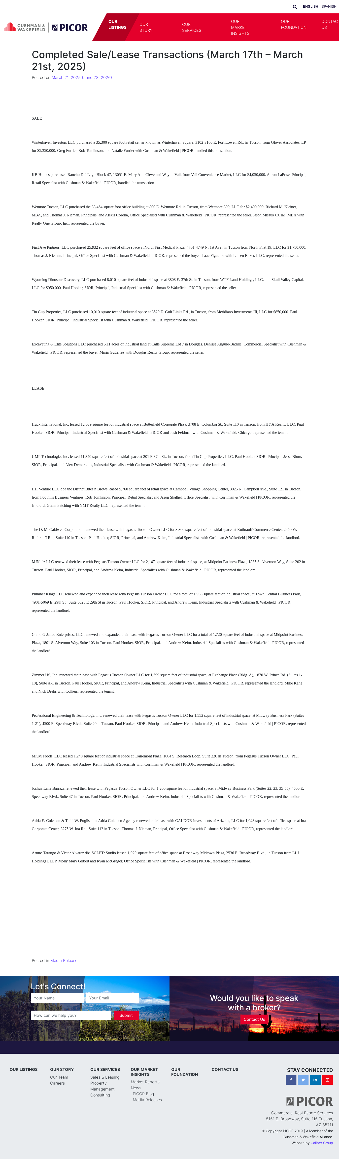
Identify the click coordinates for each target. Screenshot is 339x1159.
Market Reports (145, 1081)
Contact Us (254, 1019)
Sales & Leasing (105, 1077)
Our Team (59, 1077)
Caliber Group (322, 1143)
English (310, 6)
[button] (167, 27)
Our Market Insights (240, 27)
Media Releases (64, 960)
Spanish (329, 6)
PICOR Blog (143, 1093)
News (136, 1087)
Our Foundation (293, 24)
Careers (57, 1083)
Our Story (145, 27)
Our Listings (117, 24)
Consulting (100, 1094)
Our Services (191, 27)
